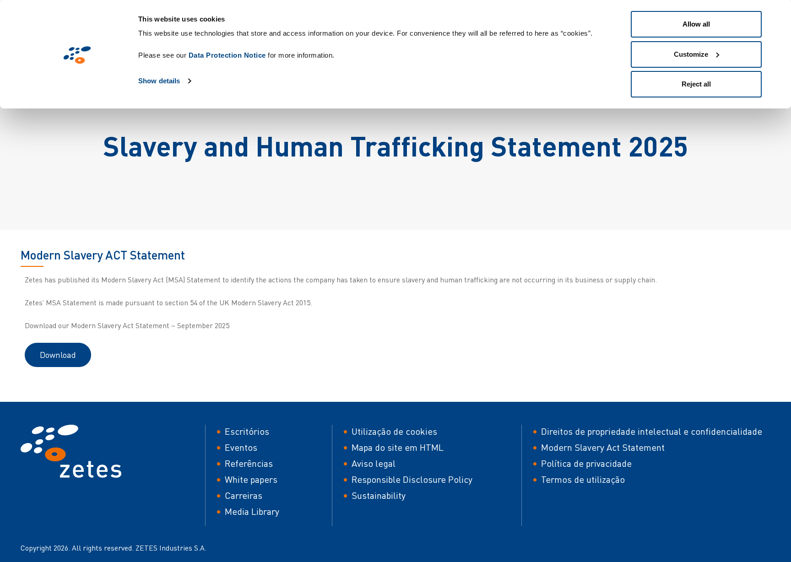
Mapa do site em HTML (398, 447)
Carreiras (243, 495)
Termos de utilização (583, 479)
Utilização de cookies (394, 431)
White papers (251, 479)
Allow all (696, 24)
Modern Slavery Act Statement (603, 447)
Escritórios (247, 431)
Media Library (252, 511)
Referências (249, 463)
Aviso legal (374, 463)
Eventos (241, 447)
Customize (691, 54)
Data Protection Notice (227, 55)
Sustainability (379, 495)
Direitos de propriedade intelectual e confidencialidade (651, 431)
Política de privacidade (586, 463)
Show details (159, 81)
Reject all (696, 84)
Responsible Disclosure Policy (412, 479)
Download (58, 355)
